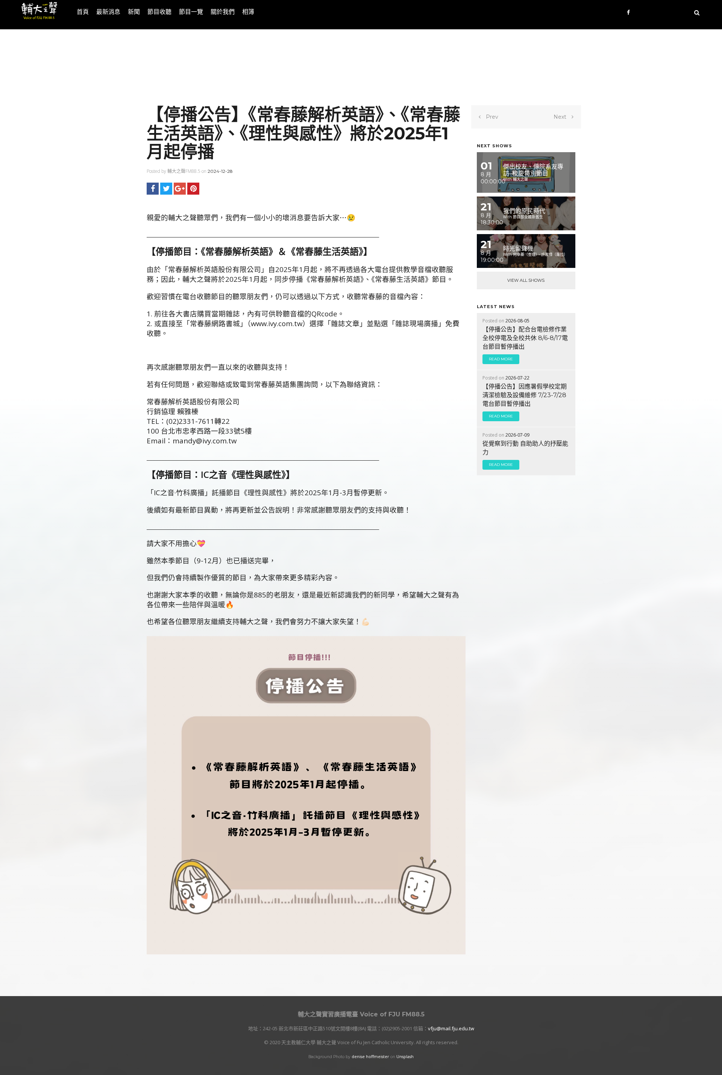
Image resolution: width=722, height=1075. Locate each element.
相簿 (248, 11)
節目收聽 (159, 11)
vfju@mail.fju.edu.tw (451, 1028)
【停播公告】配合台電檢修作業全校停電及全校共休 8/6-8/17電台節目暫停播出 (525, 338)
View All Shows (526, 280)
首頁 (83, 11)
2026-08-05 (517, 321)
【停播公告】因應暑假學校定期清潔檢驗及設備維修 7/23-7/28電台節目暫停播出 (524, 395)
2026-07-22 (517, 378)
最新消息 (108, 11)
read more (501, 359)
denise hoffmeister (370, 1056)
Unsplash (405, 1056)
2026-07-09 (517, 435)
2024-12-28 (220, 171)
